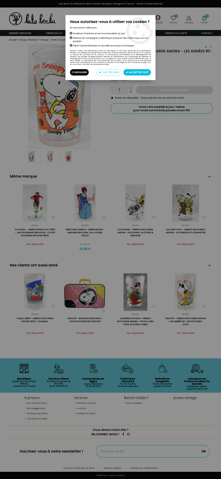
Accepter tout (138, 72)
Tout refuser (110, 72)
